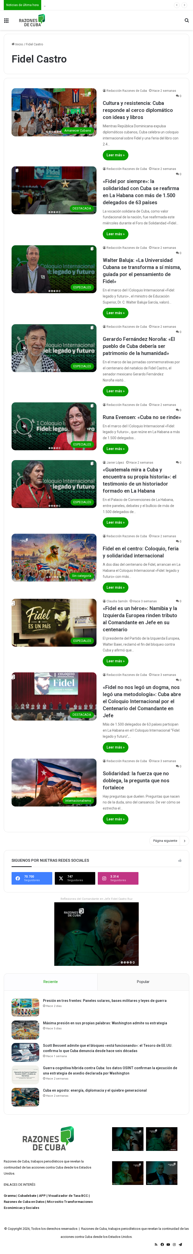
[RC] (32, 20)
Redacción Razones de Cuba (127, 91)
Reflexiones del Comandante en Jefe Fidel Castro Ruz (96, 899)
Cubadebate (27, 1196)
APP (42, 1196)
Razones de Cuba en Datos (24, 1202)
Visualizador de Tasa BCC (68, 1196)
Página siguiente (165, 841)
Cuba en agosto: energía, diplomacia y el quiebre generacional (95, 1090)
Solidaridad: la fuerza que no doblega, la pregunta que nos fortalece (136, 780)
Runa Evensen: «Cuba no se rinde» (142, 417)
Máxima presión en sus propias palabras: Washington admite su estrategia (105, 1023)
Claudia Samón (117, 601)
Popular (143, 981)
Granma (10, 1196)
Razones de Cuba (16, 1161)
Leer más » (116, 155)
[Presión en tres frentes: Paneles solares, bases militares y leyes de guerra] (25, 1007)
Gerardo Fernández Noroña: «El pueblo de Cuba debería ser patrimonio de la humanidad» (139, 346)
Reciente (50, 981)
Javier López (115, 462)
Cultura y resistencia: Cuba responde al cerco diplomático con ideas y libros (138, 110)
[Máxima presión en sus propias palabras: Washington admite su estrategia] (25, 1030)
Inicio (19, 44)
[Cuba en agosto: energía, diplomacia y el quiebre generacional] (25, 1097)
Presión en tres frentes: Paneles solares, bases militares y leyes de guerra (105, 1001)
